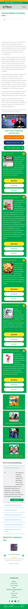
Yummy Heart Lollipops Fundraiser (11, 351)
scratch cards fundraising (15, 321)
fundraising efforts (18, 265)
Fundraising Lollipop (8, 372)
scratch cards (17, 165)
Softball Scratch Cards (8, 153)
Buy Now (14, 181)
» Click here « (22, 0)
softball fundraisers (7, 175)
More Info (14, 190)
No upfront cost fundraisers (13, 137)
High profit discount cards (13, 142)
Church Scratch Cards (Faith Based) (11, 305)
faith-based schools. (7, 232)
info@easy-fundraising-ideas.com (14, 589)
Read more (17, 500)
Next (23, 556)
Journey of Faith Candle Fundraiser (11, 197)
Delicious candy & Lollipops (13, 148)
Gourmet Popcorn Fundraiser (9, 260)
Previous (5, 556)
